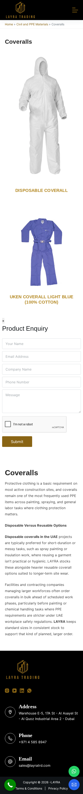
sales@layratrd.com (34, 765)
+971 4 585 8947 (33, 742)
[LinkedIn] (22, 690)
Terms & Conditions (28, 788)
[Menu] (75, 10)
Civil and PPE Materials (32, 24)
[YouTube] (14, 690)
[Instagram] (7, 690)
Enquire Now (38, 245)
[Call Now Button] (10, 785)
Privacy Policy (58, 788)
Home (9, 24)
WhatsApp (16, 245)
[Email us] (74, 784)
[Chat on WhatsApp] (74, 771)
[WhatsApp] (29, 690)
